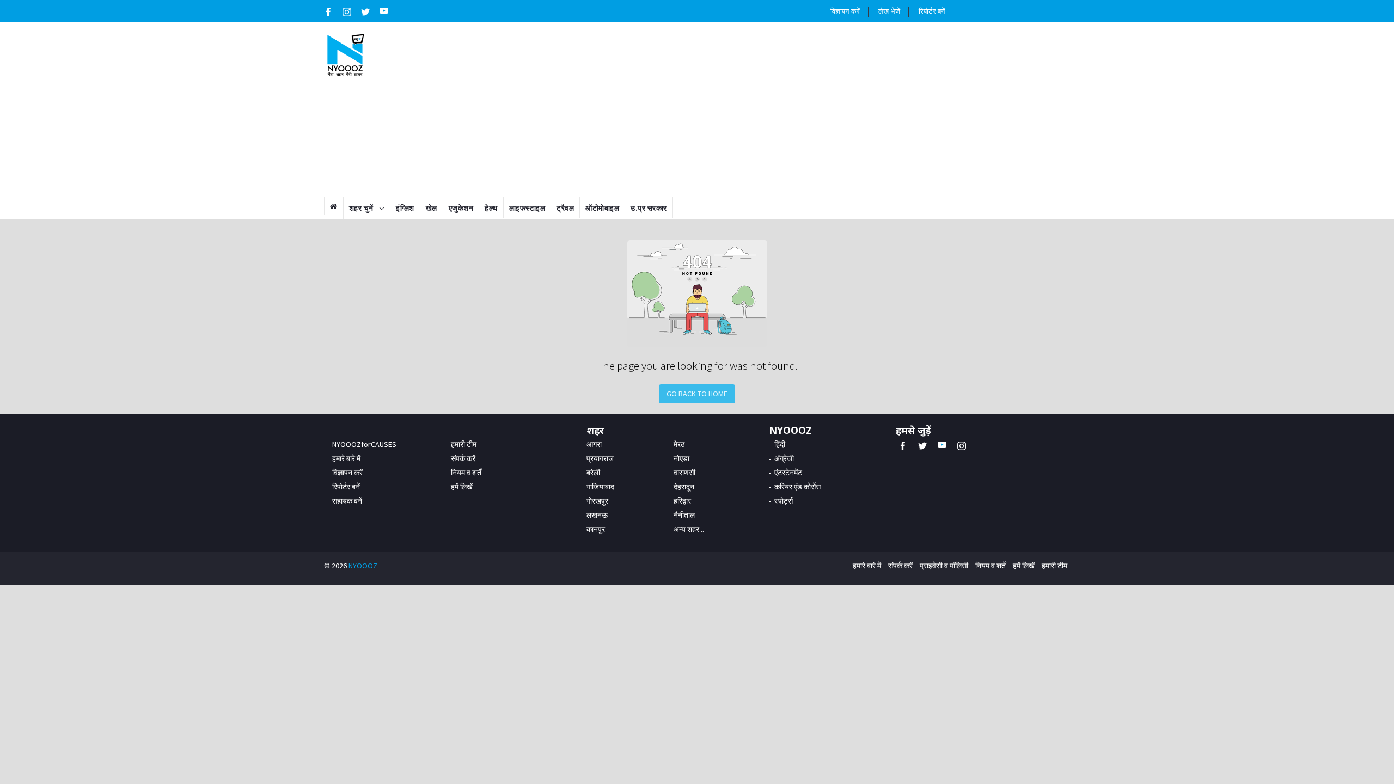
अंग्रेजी (784, 458)
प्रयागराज (600, 458)
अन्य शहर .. (689, 529)
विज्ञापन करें (845, 11)
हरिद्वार (682, 501)
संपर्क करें (463, 458)
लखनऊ (597, 515)
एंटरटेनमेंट (788, 472)
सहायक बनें (347, 501)
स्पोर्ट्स (783, 501)
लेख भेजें (889, 11)
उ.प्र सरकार (649, 208)
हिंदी (779, 444)
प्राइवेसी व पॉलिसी (944, 566)
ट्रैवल (565, 208)
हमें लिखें (462, 487)
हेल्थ (491, 208)
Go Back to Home (697, 394)
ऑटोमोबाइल (602, 208)
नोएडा (681, 458)
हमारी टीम (463, 444)
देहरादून (684, 487)
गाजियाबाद (600, 487)
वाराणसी (684, 472)
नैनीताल (684, 515)
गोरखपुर (597, 501)
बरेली (593, 472)
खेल (431, 208)
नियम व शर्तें (466, 472)
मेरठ (679, 444)
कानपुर (595, 529)
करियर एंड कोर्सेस (797, 487)
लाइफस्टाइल (527, 208)
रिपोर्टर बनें (932, 11)
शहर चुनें (361, 208)
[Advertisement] (760, 109)
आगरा (594, 444)
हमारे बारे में (346, 458)
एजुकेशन (461, 208)
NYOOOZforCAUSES (364, 444)
